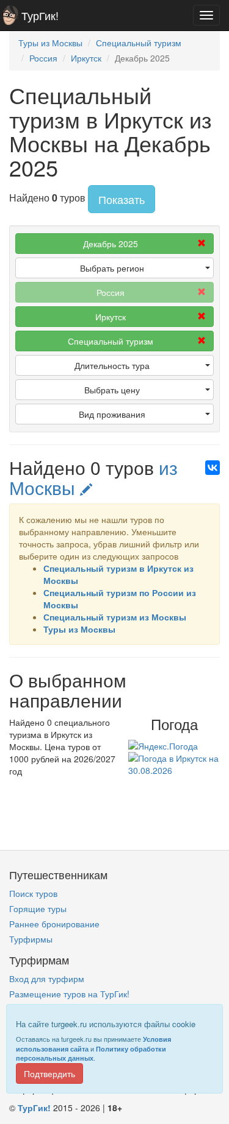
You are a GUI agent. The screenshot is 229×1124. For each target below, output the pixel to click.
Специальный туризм (110, 341)
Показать (121, 199)
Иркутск (110, 317)
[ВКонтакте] (212, 467)
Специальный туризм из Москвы (114, 617)
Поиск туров (33, 893)
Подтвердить (49, 1073)
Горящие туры (38, 908)
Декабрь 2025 (110, 243)
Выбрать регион (112, 268)
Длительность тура (112, 365)
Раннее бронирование (54, 924)
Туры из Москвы (79, 629)
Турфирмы (31, 939)
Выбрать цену (112, 390)
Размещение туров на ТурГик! (69, 994)
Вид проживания (112, 414)
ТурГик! (40, 15)
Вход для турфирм (46, 978)
